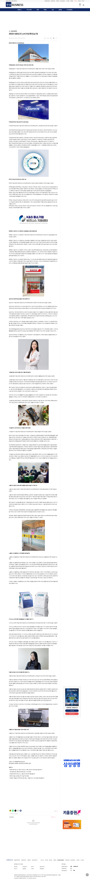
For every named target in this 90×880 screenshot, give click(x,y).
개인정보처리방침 (60, 860)
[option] (72, 764)
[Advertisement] (45, 20)
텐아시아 (15, 868)
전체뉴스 (20, 9)
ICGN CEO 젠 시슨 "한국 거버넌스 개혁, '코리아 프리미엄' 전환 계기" (25, 769)
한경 (47, 0)
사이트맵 (82, 860)
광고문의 (50, 860)
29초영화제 (42, 868)
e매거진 (83, 0)
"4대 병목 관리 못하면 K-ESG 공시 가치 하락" (20, 771)
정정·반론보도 (72, 860)
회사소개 (42, 860)
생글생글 (24, 868)
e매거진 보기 (72, 713)
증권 (38, 9)
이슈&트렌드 (69, 9)
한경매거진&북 (8, 0)
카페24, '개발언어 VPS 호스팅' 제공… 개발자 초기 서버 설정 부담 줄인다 (26, 778)
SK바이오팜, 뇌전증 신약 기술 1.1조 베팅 (19, 776)
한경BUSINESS (14, 31)
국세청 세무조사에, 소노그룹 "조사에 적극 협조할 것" (22, 774)
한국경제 (15, 866)
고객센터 (77, 860)
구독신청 (79, 0)
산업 (53, 9)
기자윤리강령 (67, 860)
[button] (80, 5)
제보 (75, 0)
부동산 (45, 9)
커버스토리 (29, 9)
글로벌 (60, 9)
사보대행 (67, 0)
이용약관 (54, 860)
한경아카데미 (42, 866)
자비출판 (71, 0)
